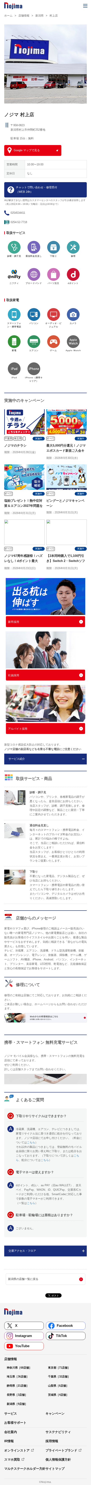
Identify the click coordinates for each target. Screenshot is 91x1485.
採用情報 (52, 1441)
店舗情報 (23, 15)
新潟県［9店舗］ (17, 1403)
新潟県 (39, 15)
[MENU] (85, 5)
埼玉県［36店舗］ (18, 1376)
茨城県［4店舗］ (58, 1394)
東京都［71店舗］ (59, 1367)
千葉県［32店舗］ (59, 1376)
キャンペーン (55, 1413)
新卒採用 (13, 621)
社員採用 (13, 675)
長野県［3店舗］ (17, 1394)
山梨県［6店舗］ (58, 1385)
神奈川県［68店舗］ (19, 1367)
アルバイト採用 (17, 728)
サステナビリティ (58, 1432)
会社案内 (10, 1432)
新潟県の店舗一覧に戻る (23, 1279)
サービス (10, 1413)
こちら (31, 1142)
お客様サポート (15, 1422)
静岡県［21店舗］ (18, 1385)
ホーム (8, 15)
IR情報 (9, 1441)
